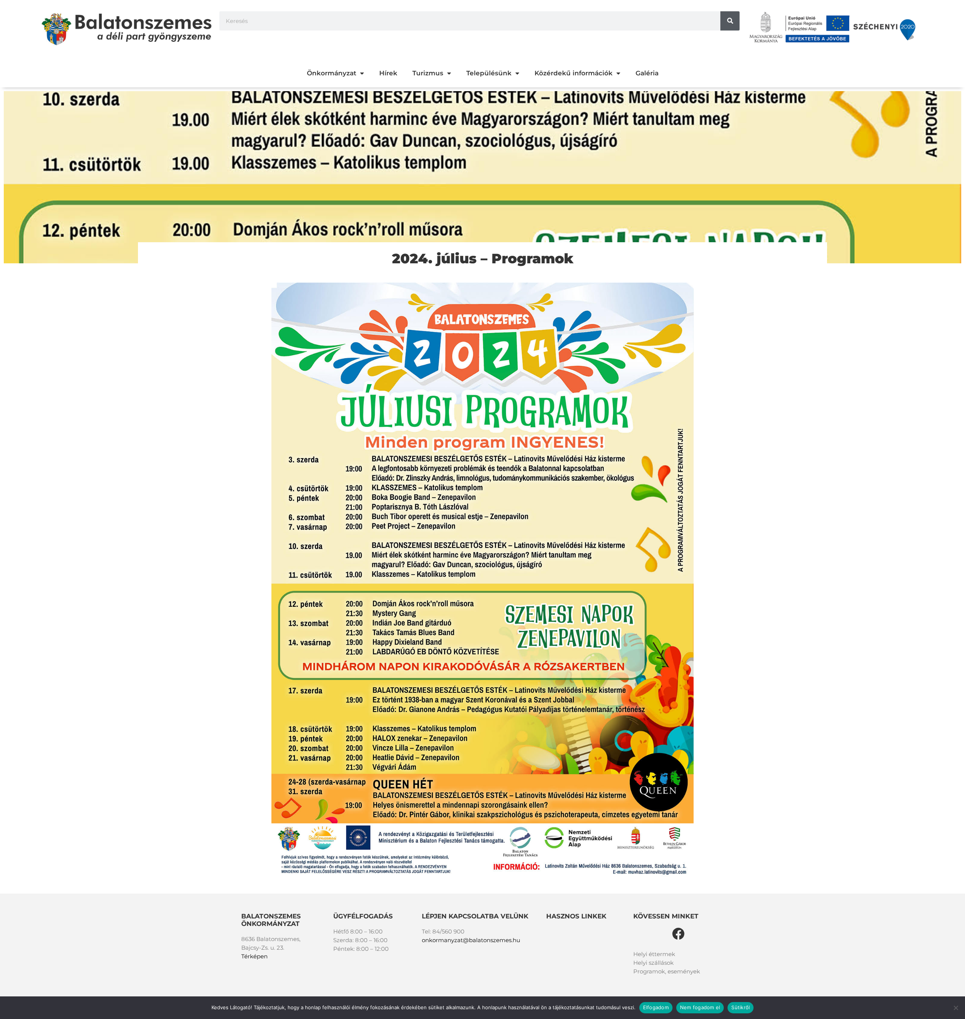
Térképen (254, 956)
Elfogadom (656, 1007)
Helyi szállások (653, 962)
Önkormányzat (331, 73)
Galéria (647, 73)
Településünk (489, 73)
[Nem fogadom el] (955, 1007)
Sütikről (740, 1007)
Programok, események (666, 971)
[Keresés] (730, 21)
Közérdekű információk (574, 73)
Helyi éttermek (654, 954)
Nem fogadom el (700, 1007)
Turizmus (427, 73)
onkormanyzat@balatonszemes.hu (471, 940)
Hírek (388, 73)
